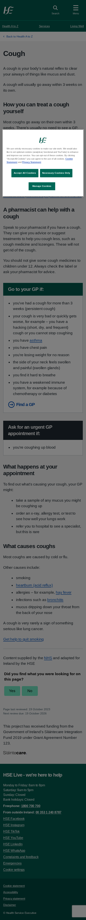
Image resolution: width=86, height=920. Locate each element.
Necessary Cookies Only (56, 173)
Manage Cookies (41, 186)
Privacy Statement (31, 162)
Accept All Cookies (25, 173)
